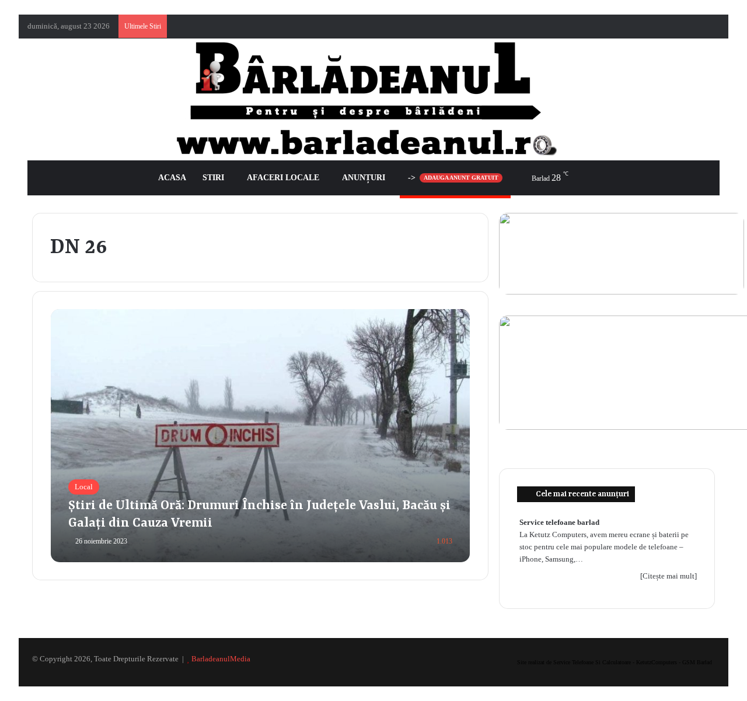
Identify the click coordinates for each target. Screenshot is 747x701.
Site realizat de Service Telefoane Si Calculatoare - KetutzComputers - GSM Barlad (614, 662)
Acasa (172, 177)
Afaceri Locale (283, 177)
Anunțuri (363, 177)
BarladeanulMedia (220, 658)
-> (453, 177)
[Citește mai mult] (668, 576)
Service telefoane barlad (559, 522)
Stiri (213, 177)
